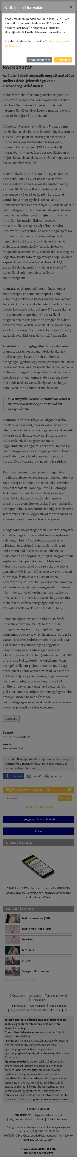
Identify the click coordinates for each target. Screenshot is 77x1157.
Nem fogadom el (39, 60)
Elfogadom (63, 60)
